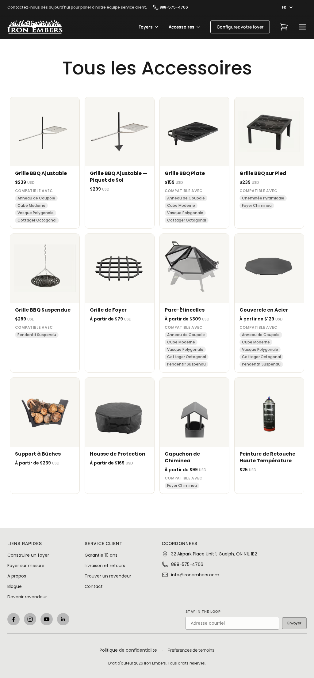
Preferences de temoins (191, 650)
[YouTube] (46, 619)
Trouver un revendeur (108, 576)
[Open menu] (302, 27)
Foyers (146, 27)
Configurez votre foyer (240, 27)
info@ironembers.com (195, 575)
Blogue (14, 586)
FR (284, 7)
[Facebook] (13, 619)
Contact (94, 586)
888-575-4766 (174, 7)
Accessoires (181, 27)
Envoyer (294, 623)
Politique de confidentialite (128, 650)
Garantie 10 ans (101, 555)
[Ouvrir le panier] (284, 27)
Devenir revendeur (27, 597)
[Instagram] (30, 619)
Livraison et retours (105, 565)
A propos (16, 576)
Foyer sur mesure (25, 565)
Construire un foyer (28, 555)
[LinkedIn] (63, 619)
